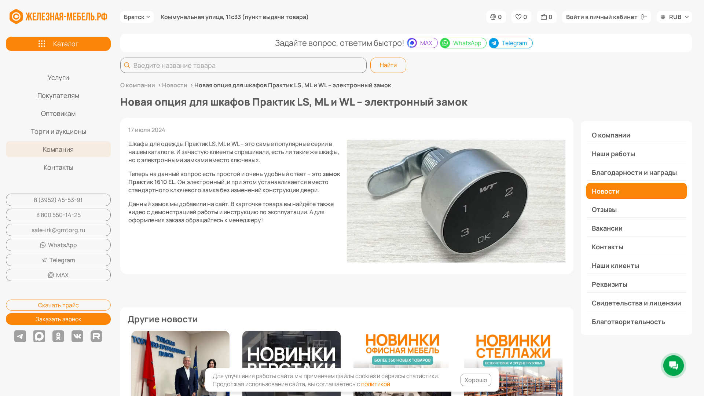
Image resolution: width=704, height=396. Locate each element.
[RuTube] (96, 336)
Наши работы (613, 153)
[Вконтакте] (77, 336)
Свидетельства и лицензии (636, 302)
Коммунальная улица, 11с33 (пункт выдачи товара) (235, 17)
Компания (58, 149)
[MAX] (39, 336)
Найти (388, 65)
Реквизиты (609, 284)
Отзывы (604, 209)
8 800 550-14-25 (58, 215)
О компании (611, 135)
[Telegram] (20, 336)
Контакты (58, 167)
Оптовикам (58, 113)
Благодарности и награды (634, 172)
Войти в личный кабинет (602, 17)
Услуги (58, 77)
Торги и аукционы (58, 131)
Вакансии (607, 228)
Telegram (62, 260)
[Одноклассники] (58, 336)
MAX (62, 275)
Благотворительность (628, 321)
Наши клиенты (615, 265)
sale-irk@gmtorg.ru (58, 230)
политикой (375, 384)
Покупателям (58, 95)
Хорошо (476, 380)
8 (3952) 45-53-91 (58, 200)
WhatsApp (62, 245)
